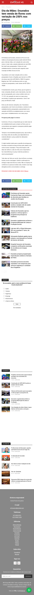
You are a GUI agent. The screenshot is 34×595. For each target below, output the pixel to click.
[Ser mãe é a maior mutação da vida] (6, 466)
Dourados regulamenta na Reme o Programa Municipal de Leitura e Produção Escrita (21, 222)
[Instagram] (18, 563)
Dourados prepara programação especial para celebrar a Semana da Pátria (21, 255)
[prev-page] (3, 272)
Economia (17, 534)
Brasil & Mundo (17, 528)
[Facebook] (15, 563)
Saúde (7, 288)
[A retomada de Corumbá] (6, 458)
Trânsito (7, 291)
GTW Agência (21, 590)
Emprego (7, 296)
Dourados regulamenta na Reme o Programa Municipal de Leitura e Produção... (20, 400)
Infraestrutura (9, 298)
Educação (17, 536)
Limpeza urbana (9, 301)
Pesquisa (8, 7)
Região (17, 541)
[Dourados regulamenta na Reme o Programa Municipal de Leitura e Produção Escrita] (6, 222)
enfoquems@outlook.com (17, 508)
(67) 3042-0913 (17, 515)
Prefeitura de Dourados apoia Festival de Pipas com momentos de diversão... (21, 376)
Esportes (17, 538)
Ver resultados (17, 307)
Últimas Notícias (17, 525)
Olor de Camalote (16, 471)
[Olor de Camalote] (6, 473)
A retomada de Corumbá (18, 456)
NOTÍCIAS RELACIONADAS (10, 189)
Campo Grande (17, 530)
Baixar (26, 171)
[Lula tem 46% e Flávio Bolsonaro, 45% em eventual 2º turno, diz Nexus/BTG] (6, 230)
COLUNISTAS (6, 443)
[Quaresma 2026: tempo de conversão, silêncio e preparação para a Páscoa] (6, 481)
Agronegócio (17, 526)
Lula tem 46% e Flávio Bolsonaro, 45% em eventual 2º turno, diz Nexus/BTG (21, 230)
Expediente (17, 552)
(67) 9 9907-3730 (17, 517)
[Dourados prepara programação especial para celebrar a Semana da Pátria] (6, 256)
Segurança (8, 293)
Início (3, 7)
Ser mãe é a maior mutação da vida (20, 463)
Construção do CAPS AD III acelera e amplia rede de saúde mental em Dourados (21, 205)
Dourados (17, 532)
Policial (17, 544)
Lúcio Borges (7, 22)
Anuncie (17, 554)
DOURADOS (6, 370)
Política (17, 542)
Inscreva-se (28, 576)
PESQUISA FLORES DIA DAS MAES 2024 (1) (13, 171)
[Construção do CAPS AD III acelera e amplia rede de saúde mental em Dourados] (6, 205)
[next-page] (5, 272)
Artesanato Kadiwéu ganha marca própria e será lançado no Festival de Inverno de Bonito (21, 238)
